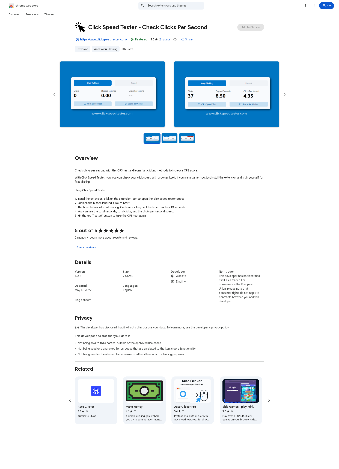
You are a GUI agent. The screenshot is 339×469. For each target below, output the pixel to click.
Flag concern (83, 300)
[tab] (14, 14)
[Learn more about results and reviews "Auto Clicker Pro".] (183, 411)
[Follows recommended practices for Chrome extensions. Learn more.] (132, 39)
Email (179, 281)
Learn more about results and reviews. (114, 237)
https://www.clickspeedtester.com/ (103, 39)
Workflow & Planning (105, 49)
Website (181, 276)
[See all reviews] (86, 247)
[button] (313, 5)
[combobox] (176, 6)
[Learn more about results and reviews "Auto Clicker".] (86, 411)
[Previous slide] (54, 94)
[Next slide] (284, 94)
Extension (82, 49)
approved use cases (148, 343)
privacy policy (219, 327)
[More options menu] (305, 5)
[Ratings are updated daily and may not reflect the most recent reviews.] (175, 39)
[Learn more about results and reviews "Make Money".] (134, 411)
